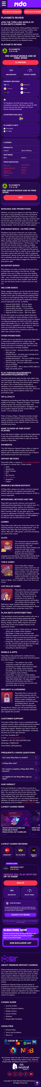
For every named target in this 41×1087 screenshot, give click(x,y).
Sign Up (20, 883)
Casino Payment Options (15, 1008)
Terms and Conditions (13, 1032)
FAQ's (23, 173)
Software (9, 1016)
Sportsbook (25, 165)
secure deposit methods (31, 462)
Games (6, 175)
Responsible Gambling (14, 1019)
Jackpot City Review (20, 915)
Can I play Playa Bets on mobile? (15, 757)
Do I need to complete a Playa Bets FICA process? (18, 770)
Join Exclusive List (20, 943)
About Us (9, 1035)
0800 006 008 (34, 1062)
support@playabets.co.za (16, 738)
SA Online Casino (29, 802)
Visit (20, 197)
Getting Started (9, 168)
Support (24, 167)
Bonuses (7, 165)
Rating (23, 170)
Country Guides (11, 1006)
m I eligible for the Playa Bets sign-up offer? (17, 778)
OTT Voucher (10, 477)
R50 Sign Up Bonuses (12, 12)
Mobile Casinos (11, 1011)
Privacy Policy (11, 1030)
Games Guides (11, 1014)
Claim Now (20, 62)
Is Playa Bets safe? (9, 763)
